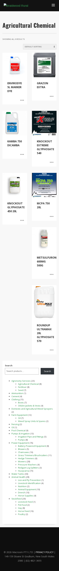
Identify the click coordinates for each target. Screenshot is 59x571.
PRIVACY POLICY (44, 552)
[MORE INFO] (22, 100)
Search (8, 365)
